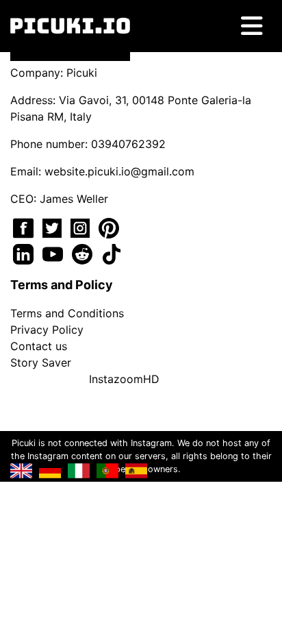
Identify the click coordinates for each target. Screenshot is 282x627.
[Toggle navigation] (252, 26)
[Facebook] (25, 227)
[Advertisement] (141, 221)
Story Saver (40, 362)
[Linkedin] (25, 253)
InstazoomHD (124, 379)
